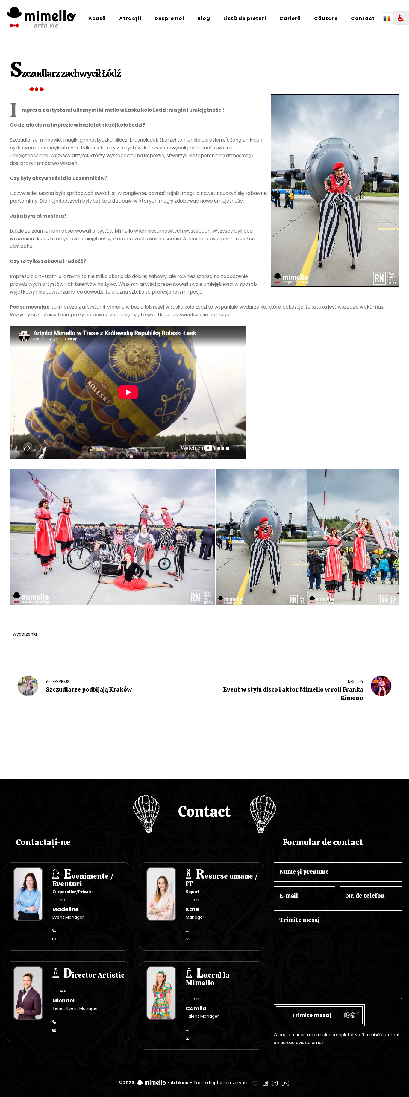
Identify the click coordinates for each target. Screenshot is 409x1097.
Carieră (290, 18)
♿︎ (401, 18)
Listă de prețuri (244, 18)
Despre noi (169, 18)
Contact (363, 18)
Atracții (130, 18)
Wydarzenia (24, 634)
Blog (203, 18)
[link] (254, 1083)
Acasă (97, 18)
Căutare (326, 18)
